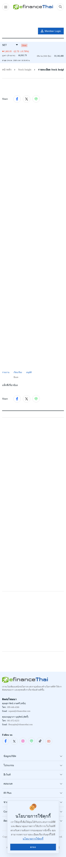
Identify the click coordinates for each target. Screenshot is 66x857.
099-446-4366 (13, 707)
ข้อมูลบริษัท (10, 756)
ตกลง (33, 847)
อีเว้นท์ (7, 774)
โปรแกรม (9, 765)
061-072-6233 (13, 720)
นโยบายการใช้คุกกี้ (33, 838)
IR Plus (7, 792)
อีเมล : (16, 377)
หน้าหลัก (6, 69)
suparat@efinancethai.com (19, 711)
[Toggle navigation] (5, 6)
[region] (33, 19)
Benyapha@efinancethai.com (20, 724)
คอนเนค (8, 783)
